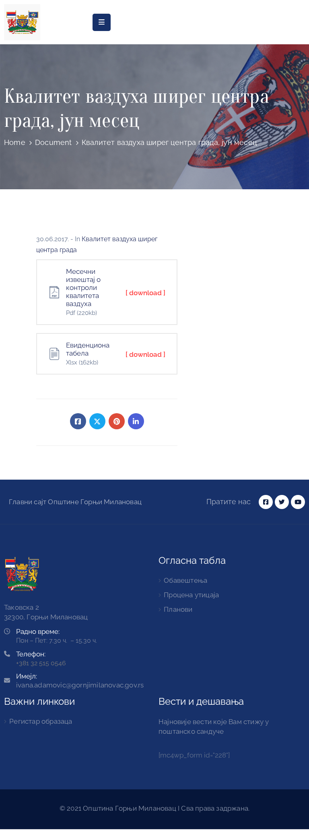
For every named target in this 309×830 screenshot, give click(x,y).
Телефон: (30, 654)
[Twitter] (97, 421)
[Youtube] (298, 502)
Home (14, 142)
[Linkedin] (136, 421)
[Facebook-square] (266, 502)
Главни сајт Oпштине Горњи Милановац (75, 502)
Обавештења (185, 580)
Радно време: (38, 631)
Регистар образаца (40, 721)
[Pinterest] (117, 421)
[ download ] (145, 293)
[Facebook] (78, 421)
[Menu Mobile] (102, 22)
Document (53, 142)
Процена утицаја (191, 595)
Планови (178, 609)
